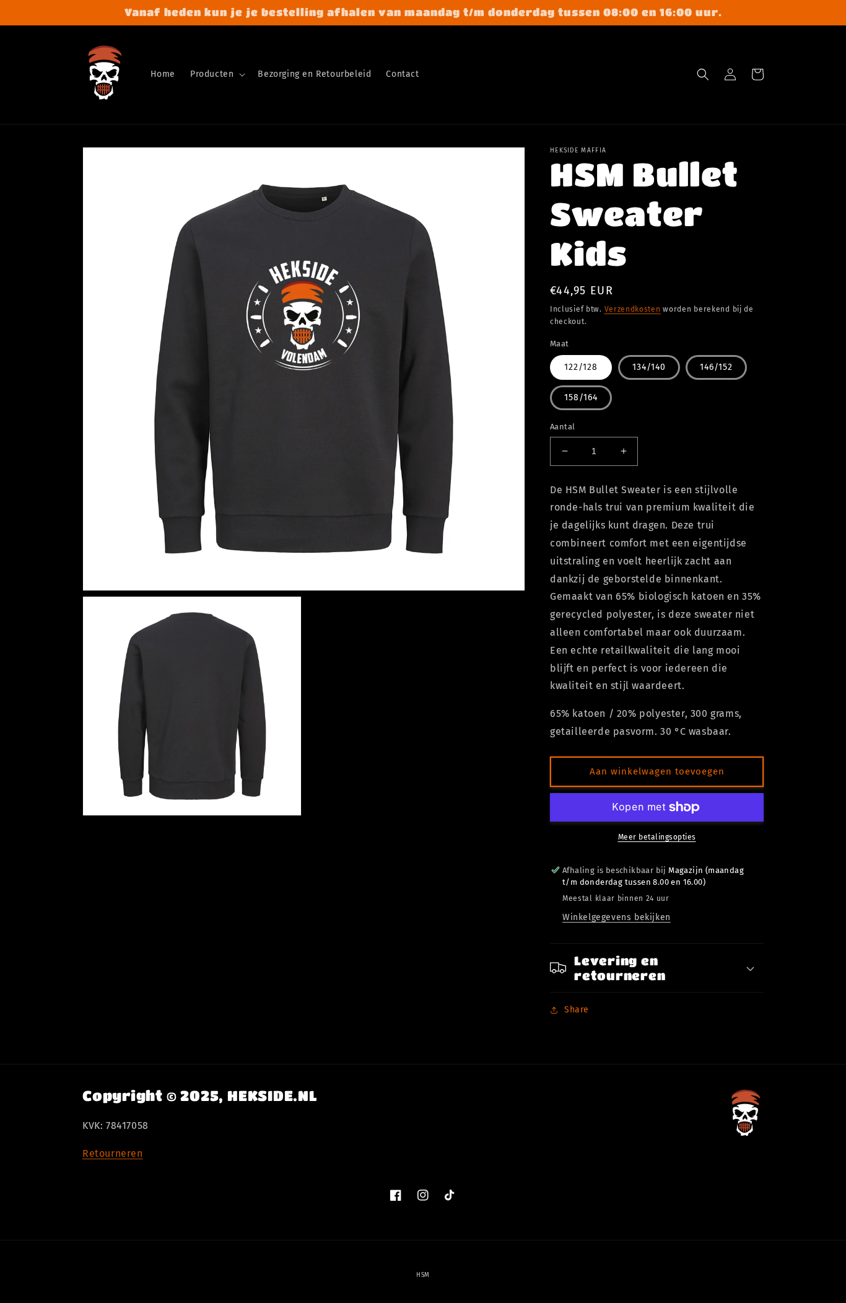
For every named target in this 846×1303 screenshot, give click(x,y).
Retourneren (112, 1153)
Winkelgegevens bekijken (616, 917)
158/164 (581, 397)
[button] (216, 74)
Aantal (562, 426)
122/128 (581, 367)
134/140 (649, 367)
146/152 (716, 367)
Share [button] (576, 1009)
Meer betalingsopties (657, 837)
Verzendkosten (632, 309)
